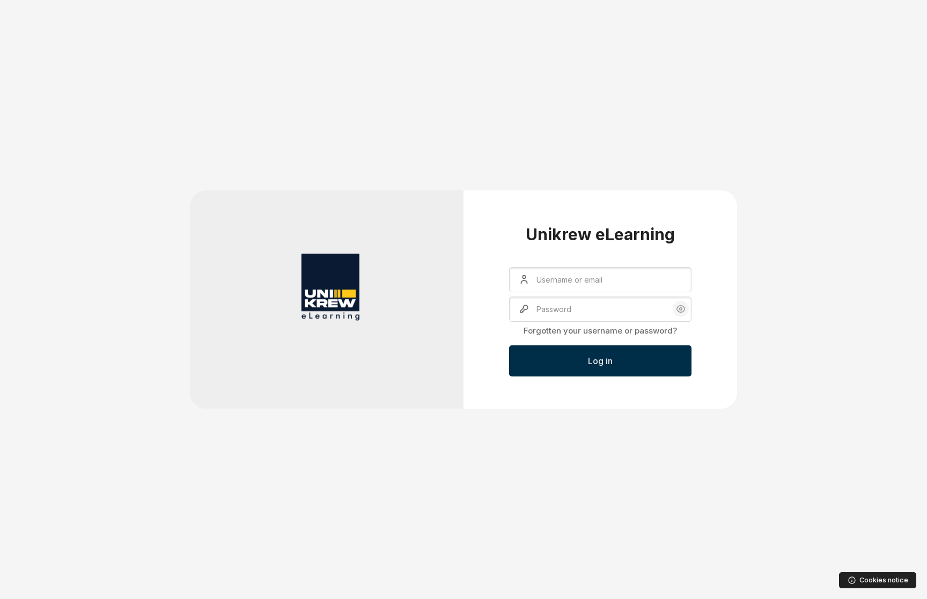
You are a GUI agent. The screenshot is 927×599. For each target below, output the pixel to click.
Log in (600, 361)
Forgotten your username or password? (600, 331)
